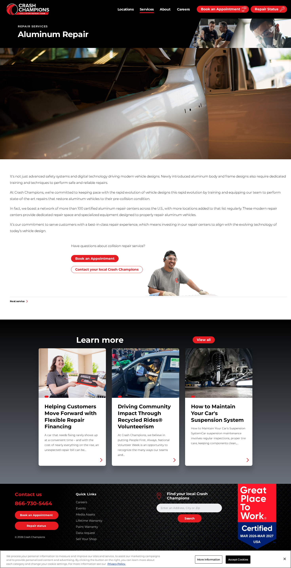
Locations (126, 9)
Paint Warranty (87, 527)
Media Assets (85, 514)
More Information (208, 559)
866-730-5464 (33, 503)
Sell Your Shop (86, 539)
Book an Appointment (94, 259)
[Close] (284, 559)
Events (81, 508)
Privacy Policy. (116, 563)
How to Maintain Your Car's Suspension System (218, 407)
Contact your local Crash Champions (107, 269)
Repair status (36, 526)
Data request (85, 533)
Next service (17, 301)
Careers (183, 9)
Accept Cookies (238, 559)
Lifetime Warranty (89, 520)
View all (204, 340)
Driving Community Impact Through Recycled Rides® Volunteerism (145, 407)
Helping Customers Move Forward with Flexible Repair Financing (72, 407)
